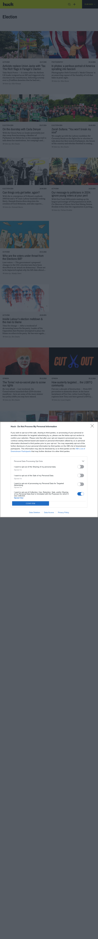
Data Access (49, 512)
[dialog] (49, 469)
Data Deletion (34, 512)
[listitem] (49, 461)
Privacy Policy (63, 512)
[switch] (80, 466)
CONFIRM (30, 503)
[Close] (93, 426)
